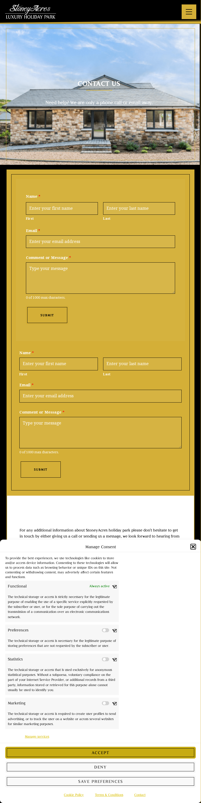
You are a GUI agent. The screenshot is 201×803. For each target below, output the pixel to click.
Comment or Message (48, 258)
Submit (47, 315)
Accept (100, 752)
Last (106, 218)
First (30, 218)
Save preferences (100, 781)
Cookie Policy (74, 795)
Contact (140, 795)
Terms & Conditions (109, 795)
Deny (100, 767)
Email (33, 231)
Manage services (37, 736)
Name (33, 196)
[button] (193, 546)
